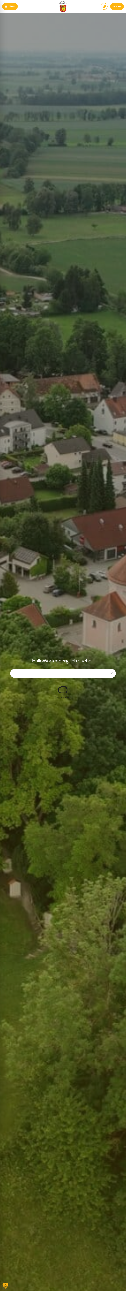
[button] (10, 6)
